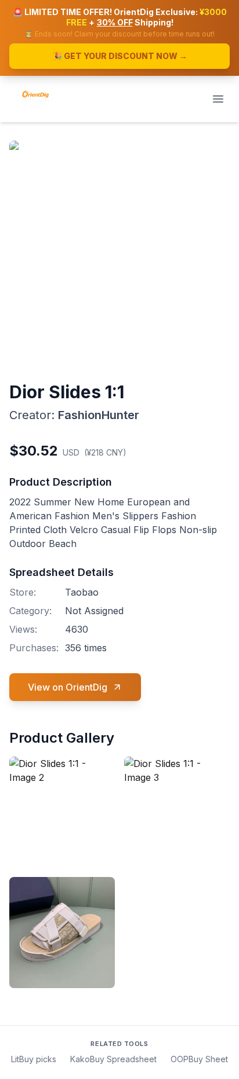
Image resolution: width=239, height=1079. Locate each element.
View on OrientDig (67, 687)
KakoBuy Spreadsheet (113, 1059)
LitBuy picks (33, 1059)
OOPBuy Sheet (199, 1059)
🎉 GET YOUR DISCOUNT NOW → (119, 56)
